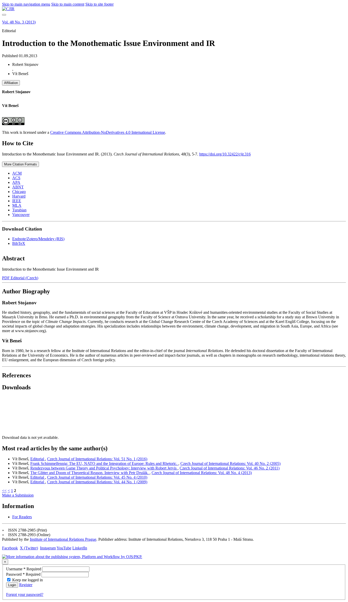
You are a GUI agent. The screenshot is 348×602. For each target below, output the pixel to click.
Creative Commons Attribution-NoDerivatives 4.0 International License (107, 132)
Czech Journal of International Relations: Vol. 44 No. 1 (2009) (97, 482)
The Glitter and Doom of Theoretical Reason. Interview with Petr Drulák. (90, 473)
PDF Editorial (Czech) (20, 278)
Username (24, 569)
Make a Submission (18, 495)
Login (12, 585)
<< (4, 490)
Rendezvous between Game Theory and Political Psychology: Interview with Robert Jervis (104, 468)
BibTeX (18, 243)
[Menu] (4, 15)
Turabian (19, 210)
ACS (16, 178)
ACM (17, 173)
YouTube (64, 548)
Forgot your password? (24, 594)
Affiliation (11, 83)
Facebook (10, 548)
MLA (16, 205)
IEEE (16, 201)
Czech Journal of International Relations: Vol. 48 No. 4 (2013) (202, 473)
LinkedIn (79, 548)
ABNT (18, 187)
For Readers (22, 517)
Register (25, 585)
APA (16, 182)
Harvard (18, 196)
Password (24, 574)
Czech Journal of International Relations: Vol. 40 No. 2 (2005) (230, 463)
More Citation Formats (20, 164)
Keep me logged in (27, 580)
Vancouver (21, 214)
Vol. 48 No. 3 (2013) (19, 22)
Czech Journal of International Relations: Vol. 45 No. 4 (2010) (97, 477)
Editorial (37, 459)
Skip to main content (67, 4)
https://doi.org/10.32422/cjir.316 (225, 154)
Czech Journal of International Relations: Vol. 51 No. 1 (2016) (97, 459)
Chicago (19, 191)
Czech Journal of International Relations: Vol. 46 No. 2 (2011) (229, 468)
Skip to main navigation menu (26, 4)
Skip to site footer (99, 4)
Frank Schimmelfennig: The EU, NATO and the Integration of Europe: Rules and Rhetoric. (104, 463)
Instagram (48, 548)
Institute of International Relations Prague (63, 539)
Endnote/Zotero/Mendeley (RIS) (38, 239)
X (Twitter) (29, 548)
